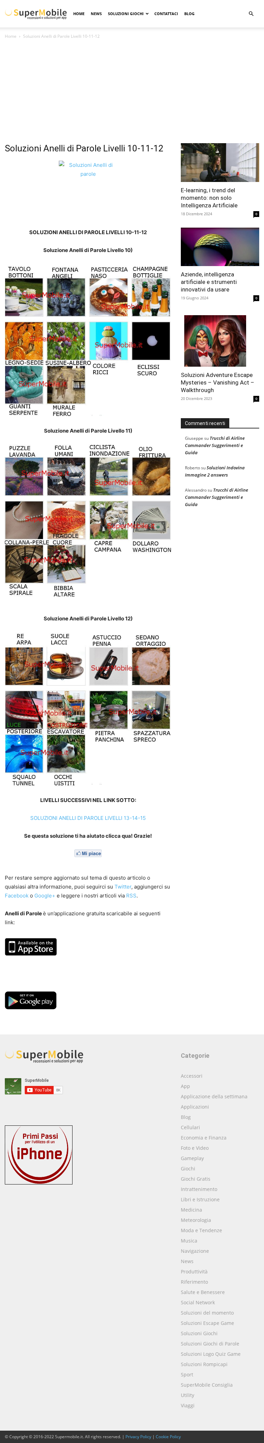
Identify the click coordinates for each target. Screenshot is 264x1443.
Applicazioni (195, 1106)
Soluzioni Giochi (126, 13)
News (96, 13)
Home (79, 13)
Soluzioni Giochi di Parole (210, 1343)
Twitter (122, 886)
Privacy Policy (138, 1437)
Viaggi (188, 1405)
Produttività (194, 1271)
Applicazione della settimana (214, 1096)
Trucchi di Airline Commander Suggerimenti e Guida (215, 445)
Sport (187, 1374)
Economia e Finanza (204, 1137)
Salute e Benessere (203, 1292)
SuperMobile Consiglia (207, 1385)
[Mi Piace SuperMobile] (88, 853)
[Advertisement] (132, 92)
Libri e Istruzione (200, 1199)
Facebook (17, 895)
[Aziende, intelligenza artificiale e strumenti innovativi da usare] (220, 247)
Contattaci (166, 13)
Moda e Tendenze (201, 1230)
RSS (131, 895)
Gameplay (192, 1158)
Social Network (198, 1302)
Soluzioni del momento (207, 1312)
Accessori (191, 1076)
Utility (187, 1395)
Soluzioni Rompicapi (204, 1364)
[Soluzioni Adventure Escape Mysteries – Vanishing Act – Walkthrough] (220, 339)
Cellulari (190, 1127)
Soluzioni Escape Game (207, 1323)
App (185, 1086)
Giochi (188, 1168)
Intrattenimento (199, 1189)
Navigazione (195, 1251)
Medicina (191, 1209)
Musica (189, 1240)
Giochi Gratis (195, 1179)
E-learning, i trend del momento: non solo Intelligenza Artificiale (209, 198)
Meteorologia (196, 1220)
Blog (189, 13)
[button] (251, 14)
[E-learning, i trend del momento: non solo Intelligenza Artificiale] (220, 162)
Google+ (44, 895)
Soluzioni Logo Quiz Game (211, 1354)
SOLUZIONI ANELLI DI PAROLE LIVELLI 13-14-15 (88, 818)
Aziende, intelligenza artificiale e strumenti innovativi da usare (209, 282)
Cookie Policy (168, 1437)
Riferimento (194, 1282)
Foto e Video (195, 1148)
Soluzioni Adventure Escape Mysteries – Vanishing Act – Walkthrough (217, 382)
